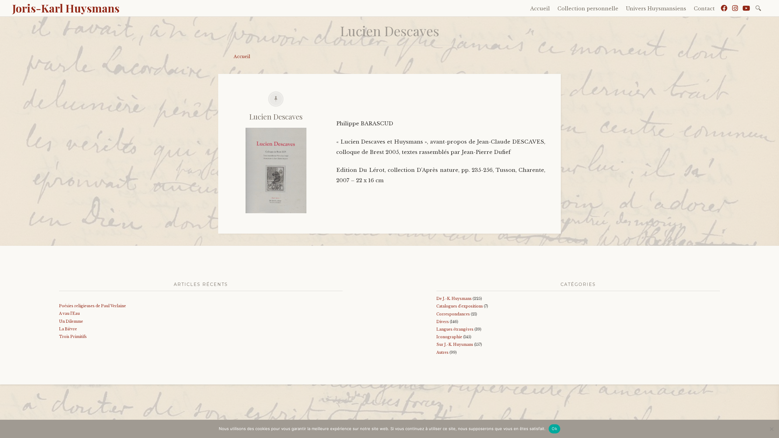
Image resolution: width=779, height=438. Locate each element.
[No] (771, 429)
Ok (554, 428)
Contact (704, 8)
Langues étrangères (454, 329)
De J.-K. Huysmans (454, 298)
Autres (442, 352)
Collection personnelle (587, 8)
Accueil (540, 8)
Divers (442, 321)
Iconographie (449, 337)
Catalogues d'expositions (459, 306)
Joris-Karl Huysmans (66, 8)
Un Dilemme (71, 321)
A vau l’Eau (69, 313)
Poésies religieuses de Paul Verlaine (92, 306)
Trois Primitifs (73, 336)
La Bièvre (68, 329)
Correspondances (453, 314)
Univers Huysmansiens (656, 8)
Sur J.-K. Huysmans (454, 344)
